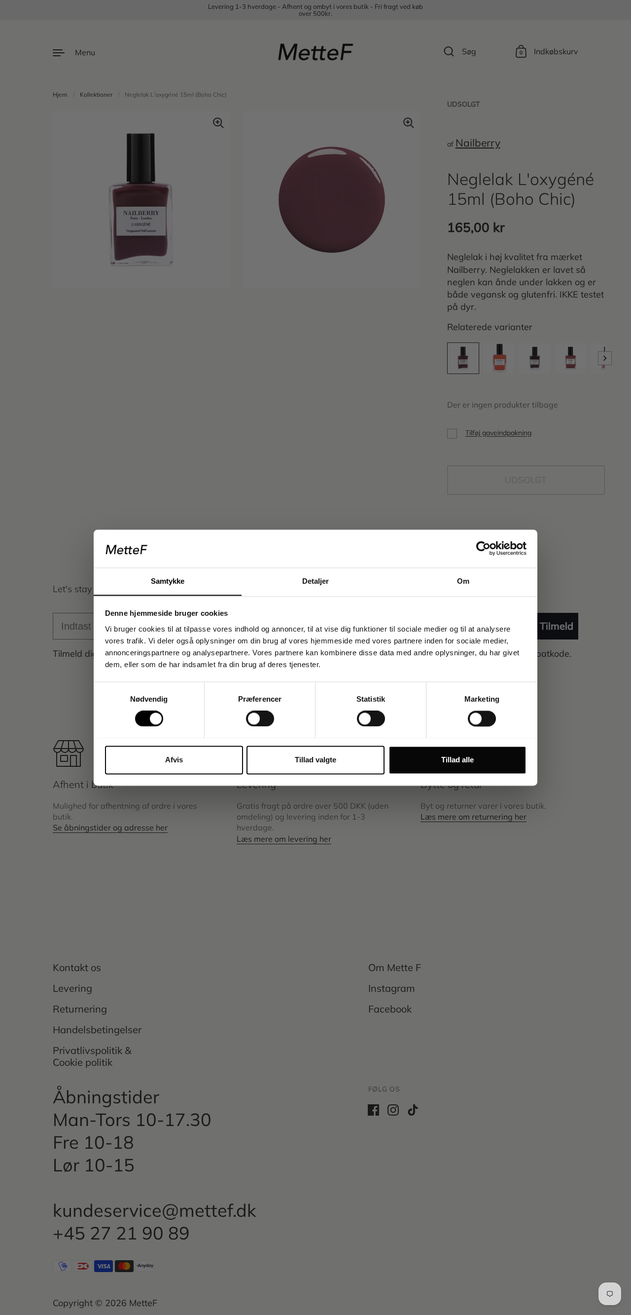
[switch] (251, 715)
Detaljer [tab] (315, 581)
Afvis (174, 759)
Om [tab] (463, 581)
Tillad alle (457, 759)
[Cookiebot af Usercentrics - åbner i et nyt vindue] (483, 548)
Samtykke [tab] (168, 581)
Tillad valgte (315, 759)
